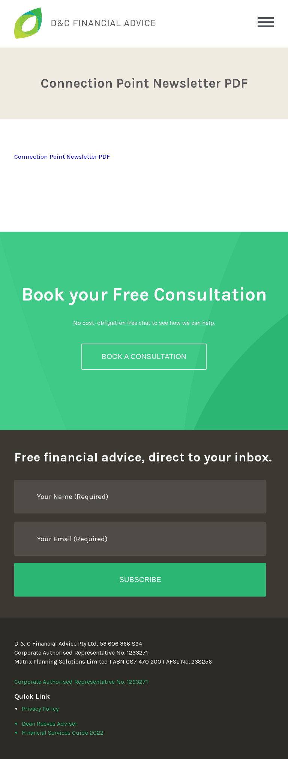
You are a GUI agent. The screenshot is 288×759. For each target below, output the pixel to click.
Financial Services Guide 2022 (63, 732)
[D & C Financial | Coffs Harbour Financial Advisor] (84, 36)
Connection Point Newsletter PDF (62, 156)
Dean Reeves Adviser (49, 723)
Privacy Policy (40, 708)
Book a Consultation (144, 356)
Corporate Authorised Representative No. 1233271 (81, 681)
